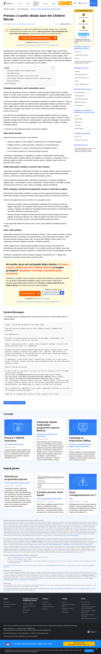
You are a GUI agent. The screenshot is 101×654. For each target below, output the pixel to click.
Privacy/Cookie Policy (53, 45)
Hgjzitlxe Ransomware (80, 102)
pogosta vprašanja (86, 588)
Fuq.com (77, 58)
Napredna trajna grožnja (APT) (47, 434)
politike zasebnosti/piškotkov (21, 579)
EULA (42, 45)
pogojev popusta (33, 579)
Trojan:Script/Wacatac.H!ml (82, 84)
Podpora (45, 3)
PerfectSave (78, 125)
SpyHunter (6, 602)
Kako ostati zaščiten (13, 81)
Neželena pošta (30, 24)
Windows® (42, 42)
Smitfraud (77, 71)
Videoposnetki (26, 610)
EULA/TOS (45, 544)
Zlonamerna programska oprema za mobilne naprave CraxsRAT (84, 62)
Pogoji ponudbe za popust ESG (89, 618)
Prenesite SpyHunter (28, 293)
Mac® (48, 42)
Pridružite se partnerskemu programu (68, 605)
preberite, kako (88, 544)
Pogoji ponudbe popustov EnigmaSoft (87, 615)
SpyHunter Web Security (10, 604)
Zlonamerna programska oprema (80, 444)
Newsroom (64, 602)
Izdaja (71, 499)
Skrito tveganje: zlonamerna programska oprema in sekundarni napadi (29, 78)
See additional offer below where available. (28, 45)
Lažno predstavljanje (22, 9)
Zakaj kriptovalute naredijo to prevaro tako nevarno (23, 76)
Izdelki (27, 3)
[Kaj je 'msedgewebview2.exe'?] (83, 482)
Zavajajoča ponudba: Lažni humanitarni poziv (21, 70)
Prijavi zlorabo (65, 612)
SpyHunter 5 (45, 602)
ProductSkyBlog (79, 128)
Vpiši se (94, 3)
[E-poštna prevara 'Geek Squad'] (50, 482)
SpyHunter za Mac (47, 604)
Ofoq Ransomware (79, 95)
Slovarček (25, 612)
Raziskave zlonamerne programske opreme (36, 3)
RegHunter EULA (85, 604)
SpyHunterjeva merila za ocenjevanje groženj (36, 625)
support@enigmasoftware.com (56, 565)
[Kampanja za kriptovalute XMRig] (83, 427)
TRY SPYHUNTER (79, 643)
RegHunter (45, 609)
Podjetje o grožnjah (9, 9)
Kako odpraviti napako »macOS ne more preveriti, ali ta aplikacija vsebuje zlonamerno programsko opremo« (85, 150)
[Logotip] (9, 3)
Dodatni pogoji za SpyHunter (56, 625)
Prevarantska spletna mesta (13, 444)
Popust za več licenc (62, 3)
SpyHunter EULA (85, 602)
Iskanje (75, 3)
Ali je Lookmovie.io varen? (81, 140)
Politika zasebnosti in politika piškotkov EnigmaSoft (88, 607)
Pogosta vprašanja (74, 535)
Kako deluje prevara (13, 73)
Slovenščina (84, 3)
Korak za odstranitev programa (16, 625)
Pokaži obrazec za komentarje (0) (14, 402)
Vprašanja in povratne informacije (67, 609)
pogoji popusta (66, 544)
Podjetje (54, 3)
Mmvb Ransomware (80, 92)
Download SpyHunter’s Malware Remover (36, 38)
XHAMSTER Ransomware (81, 55)
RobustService (78, 122)
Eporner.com (78, 51)
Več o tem (34, 651)
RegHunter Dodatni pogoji (70, 625)
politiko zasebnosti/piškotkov (55, 544)
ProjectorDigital (78, 118)
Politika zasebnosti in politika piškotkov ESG (88, 611)
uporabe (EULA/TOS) (45, 588)
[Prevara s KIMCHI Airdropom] (18, 427)
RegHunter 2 (7, 606)
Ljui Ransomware (79, 105)
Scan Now (82, 34)
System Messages (10, 83)
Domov (20, 3)
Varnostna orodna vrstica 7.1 (82, 77)
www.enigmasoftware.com (18, 557)
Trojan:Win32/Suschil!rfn (81, 74)
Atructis (77, 81)
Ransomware (41, 436)
